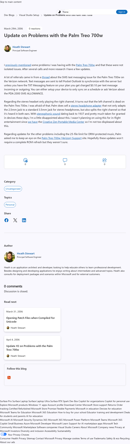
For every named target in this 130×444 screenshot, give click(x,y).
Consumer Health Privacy (13, 438)
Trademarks (100, 438)
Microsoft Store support (95, 404)
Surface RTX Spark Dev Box (64, 401)
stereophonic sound (48, 113)
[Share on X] (15, 221)
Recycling (124, 438)
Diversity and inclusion (32, 430)
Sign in (121, 11)
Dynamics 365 (40, 419)
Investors (15, 430)
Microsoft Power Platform (76, 419)
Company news (106, 427)
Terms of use (86, 438)
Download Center (73, 404)
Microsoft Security (22, 419)
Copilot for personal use (117, 401)
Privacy (59, 438)
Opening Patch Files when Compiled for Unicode (30, 319)
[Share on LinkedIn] (24, 221)
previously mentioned (18, 65)
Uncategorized (13, 188)
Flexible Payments (66, 408)
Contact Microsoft (45, 438)
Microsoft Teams (98, 419)
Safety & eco (112, 438)
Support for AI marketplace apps (85, 423)
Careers (76, 427)
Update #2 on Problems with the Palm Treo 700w (29, 347)
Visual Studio (64, 427)
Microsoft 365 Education (44, 412)
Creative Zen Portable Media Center (63, 121)
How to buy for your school (72, 412)
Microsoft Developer (40, 423)
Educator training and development (105, 412)
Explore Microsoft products (14, 404)
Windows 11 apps (37, 404)
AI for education (34, 416)
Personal (10, 204)
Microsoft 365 (55, 419)
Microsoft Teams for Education (15, 412)
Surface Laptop (20, 401)
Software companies (47, 427)
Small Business (15, 423)
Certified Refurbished (19, 408)
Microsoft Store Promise (43, 408)
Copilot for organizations (91, 401)
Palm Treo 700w (85, 65)
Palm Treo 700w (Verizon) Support (62, 138)
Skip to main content (10, 1)
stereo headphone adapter (86, 105)
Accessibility (51, 430)
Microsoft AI (6, 419)
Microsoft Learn (60, 423)
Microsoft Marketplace (24, 427)
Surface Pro (6, 401)
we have (33, 121)
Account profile (55, 404)
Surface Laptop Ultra (39, 401)
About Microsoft (89, 427)
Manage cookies (71, 438)
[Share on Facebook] (6, 221)
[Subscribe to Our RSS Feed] (9, 378)
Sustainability (64, 430)
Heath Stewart (21, 47)
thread (46, 77)
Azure (27, 423)
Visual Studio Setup (29, 15)
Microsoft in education (87, 408)
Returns (112, 404)
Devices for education (111, 408)
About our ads (7, 442)
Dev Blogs (9, 15)
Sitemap (31, 438)
